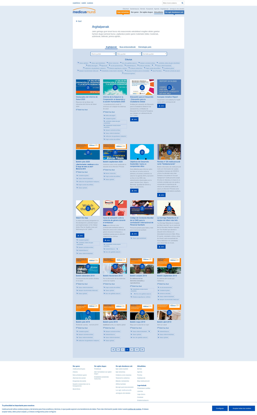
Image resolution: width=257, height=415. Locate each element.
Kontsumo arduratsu (144, 65)
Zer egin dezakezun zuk (124, 366)
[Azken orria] (142, 349)
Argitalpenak (164, 9)
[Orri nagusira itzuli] (84, 10)
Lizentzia (140, 391)
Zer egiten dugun (146, 12)
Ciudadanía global (169, 68)
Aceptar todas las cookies (242, 408)
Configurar (220, 408)
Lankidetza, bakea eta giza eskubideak (169, 63)
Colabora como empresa (123, 375)
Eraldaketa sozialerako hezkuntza (101, 378)
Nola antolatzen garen (80, 375)
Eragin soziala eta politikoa (153, 68)
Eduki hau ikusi (83, 110)
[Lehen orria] (113, 349)
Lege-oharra (141, 394)
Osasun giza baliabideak (98, 63)
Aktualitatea (158, 12)
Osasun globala (83, 63)
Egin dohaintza (120, 372)
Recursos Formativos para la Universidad (137, 71)
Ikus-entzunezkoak (128, 47)
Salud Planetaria (157, 71)
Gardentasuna (134, 9)
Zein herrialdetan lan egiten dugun (103, 373)
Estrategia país (144, 47)
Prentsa (139, 375)
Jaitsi (135, 119)
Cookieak (140, 397)
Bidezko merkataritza (122, 381)
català (84, 3)
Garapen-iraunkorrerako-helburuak (88, 71)
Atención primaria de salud (172, 71)
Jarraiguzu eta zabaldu (177, 9)
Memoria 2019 (81, 169)
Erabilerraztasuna (142, 400)
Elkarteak (126, 9)
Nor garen (135, 12)
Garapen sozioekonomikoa (147, 63)
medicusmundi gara (79, 369)
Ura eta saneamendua (117, 65)
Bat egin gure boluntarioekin (125, 387)
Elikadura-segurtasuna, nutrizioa (118, 68)
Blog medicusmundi (143, 381)
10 (137, 349)
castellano (76, 3)
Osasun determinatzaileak (164, 65)
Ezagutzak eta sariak (79, 381)
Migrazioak (104, 65)
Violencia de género (129, 73)
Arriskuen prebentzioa (136, 68)
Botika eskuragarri (93, 65)
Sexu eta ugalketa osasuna (129, 63)
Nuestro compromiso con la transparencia (81, 385)
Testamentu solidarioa (123, 378)
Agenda (156, 9)
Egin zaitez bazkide (122, 369)
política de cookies (134, 409)
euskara (90, 3)
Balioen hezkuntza (113, 63)
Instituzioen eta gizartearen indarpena (95, 68)
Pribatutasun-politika (143, 388)
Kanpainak (149, 9)
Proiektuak (97, 369)
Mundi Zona (76, 389)
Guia (104, 225)
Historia (75, 372)
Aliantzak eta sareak (79, 378)
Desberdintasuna (131, 65)
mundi (87, 165)
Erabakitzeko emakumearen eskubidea (112, 71)
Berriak (142, 9)
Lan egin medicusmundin (124, 390)
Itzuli (80, 21)
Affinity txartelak (121, 384)
